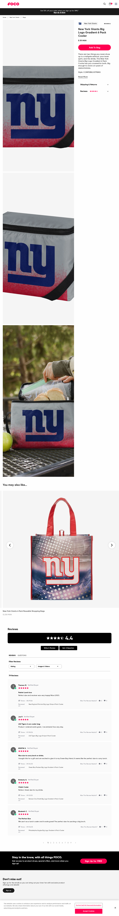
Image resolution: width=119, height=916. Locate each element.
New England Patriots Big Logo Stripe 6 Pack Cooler (46, 704)
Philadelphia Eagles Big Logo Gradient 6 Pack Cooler (46, 830)
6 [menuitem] (62, 843)
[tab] (50, 648)
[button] (22, 701)
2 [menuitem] (50, 843)
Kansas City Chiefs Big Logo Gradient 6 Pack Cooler (46, 799)
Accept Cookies (88, 911)
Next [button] (111, 545)
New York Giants (90, 23)
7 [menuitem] (65, 843)
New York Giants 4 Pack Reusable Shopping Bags (24, 611)
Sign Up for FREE (93, 861)
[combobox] (21, 666)
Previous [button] (10, 545)
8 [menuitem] (68, 843)
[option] (59, 11)
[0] (110, 4)
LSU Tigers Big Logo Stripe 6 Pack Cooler (42, 736)
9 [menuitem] (70, 843)
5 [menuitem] (59, 843)
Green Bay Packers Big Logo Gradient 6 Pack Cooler (46, 767)
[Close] (115, 907)
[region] (59, 908)
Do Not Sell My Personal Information (88, 905)
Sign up (8, 890)
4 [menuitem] (56, 843)
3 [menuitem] (53, 843)
